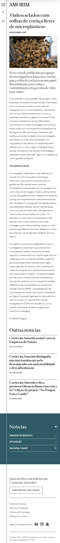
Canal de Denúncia (17, 504)
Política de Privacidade (19, 512)
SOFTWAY (31, 540)
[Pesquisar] (3, 12)
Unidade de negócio (20, 435)
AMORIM (19, 4)
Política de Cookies (18, 516)
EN (3, 21)
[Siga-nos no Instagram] (41, 524)
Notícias (17, 427)
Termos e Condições (18, 508)
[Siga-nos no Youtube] (46, 524)
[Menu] (3, 4)
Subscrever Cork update (26, 490)
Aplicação (15, 441)
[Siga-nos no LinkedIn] (35, 524)
